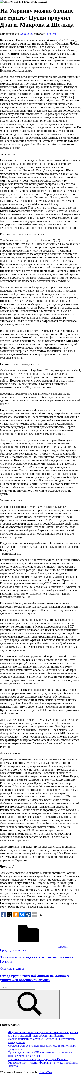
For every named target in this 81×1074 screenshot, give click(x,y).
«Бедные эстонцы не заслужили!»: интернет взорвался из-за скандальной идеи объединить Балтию (43, 1034)
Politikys (50, 33)
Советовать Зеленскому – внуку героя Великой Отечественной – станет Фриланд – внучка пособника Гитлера (43, 1062)
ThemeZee (45, 1072)
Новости (62, 946)
